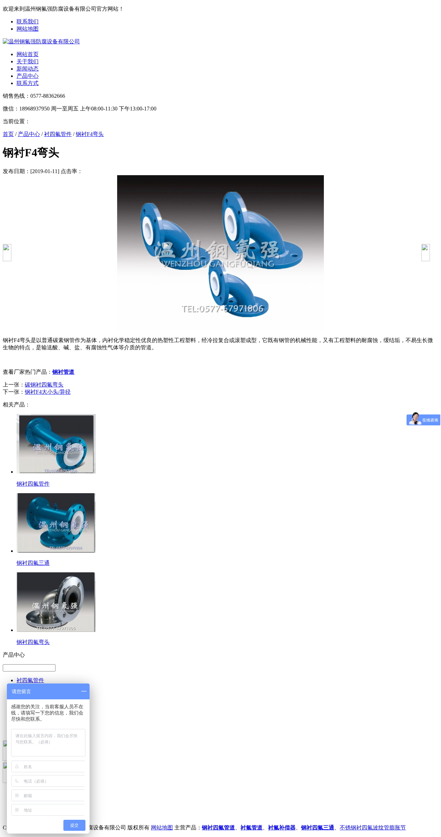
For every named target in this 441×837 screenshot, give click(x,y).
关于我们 (28, 61)
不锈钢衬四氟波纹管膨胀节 (373, 827)
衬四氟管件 (58, 134)
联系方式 (28, 83)
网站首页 (28, 54)
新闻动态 (28, 69)
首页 (8, 134)
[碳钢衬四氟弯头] (7, 259)
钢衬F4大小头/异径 (48, 392)
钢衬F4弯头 (90, 134)
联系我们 (28, 21)
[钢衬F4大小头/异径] (425, 259)
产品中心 (28, 76)
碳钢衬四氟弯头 (44, 385)
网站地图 (28, 29)
